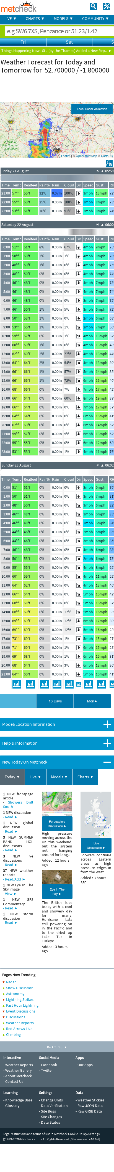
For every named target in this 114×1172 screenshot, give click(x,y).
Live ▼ (36, 776)
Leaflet (65, 155)
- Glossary (11, 1105)
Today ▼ (12, 776)
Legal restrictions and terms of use (26, 1134)
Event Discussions (20, 1011)
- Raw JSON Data (89, 1105)
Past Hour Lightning (22, 1005)
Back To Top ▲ (57, 1047)
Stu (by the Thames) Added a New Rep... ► (77, 50)
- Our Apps (84, 1064)
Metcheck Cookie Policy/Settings (77, 1134)
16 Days (55, 701)
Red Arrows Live (19, 1028)
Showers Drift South (18, 804)
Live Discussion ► (96, 845)
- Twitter (46, 1070)
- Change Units (51, 1100)
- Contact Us (13, 1081)
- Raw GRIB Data (89, 1111)
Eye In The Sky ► (57, 891)
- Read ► (10, 816)
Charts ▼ (85, 776)
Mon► (92, 701)
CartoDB (107, 155)
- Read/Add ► (14, 879)
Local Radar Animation (92, 108)
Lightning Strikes (19, 999)
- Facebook (48, 1064)
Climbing (13, 1034)
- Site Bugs (47, 1111)
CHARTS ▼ (35, 18)
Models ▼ (59, 776)
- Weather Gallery (17, 1070)
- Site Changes (50, 1116)
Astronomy (15, 993)
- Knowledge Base (17, 1100)
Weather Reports (20, 1022)
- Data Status (49, 1122)
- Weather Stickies (90, 1100)
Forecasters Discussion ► (57, 823)
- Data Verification (53, 1105)
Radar (11, 981)
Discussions (15, 1016)
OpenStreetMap (86, 155)
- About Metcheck (17, 1075)
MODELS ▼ (63, 18)
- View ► (10, 893)
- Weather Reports (18, 1064)
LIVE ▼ (10, 18)
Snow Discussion (19, 987)
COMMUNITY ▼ (95, 18)
